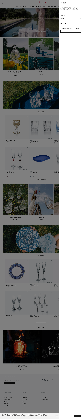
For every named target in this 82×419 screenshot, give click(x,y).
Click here (62, 8)
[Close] (80, 2)
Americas (62, 15)
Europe (62, 21)
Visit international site (70, 31)
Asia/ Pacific (63, 18)
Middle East (63, 23)
